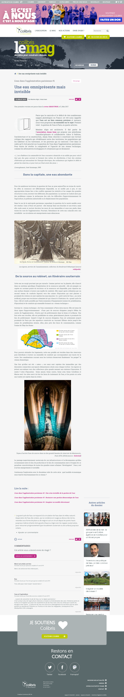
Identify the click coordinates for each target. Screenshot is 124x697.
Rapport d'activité (70, 695)
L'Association (41, 30)
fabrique (52, 2)
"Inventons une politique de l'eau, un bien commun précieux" (97, 563)
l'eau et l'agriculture (21, 594)
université (41, 2)
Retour (20, 539)
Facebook (79, 99)
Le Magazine (34, 48)
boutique (106, 2)
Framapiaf (74, 674)
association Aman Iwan (46, 132)
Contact (101, 689)
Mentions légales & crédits (99, 695)
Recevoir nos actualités (95, 680)
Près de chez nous (80, 2)
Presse (78, 695)
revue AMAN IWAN (51, 107)
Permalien (17, 565)
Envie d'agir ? (78, 30)
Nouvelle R (95, 2)
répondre (78, 572)
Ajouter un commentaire (28, 532)
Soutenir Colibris (74, 37)
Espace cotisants (85, 695)
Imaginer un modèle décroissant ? (94, 589)
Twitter (76, 99)
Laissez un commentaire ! (24, 556)
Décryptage (76, 81)
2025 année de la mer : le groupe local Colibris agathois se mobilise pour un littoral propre (96, 533)
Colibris (10, 2)
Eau (15, 579)
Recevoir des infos (99, 37)
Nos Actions (64, 30)
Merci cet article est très (22, 564)
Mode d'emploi (20, 60)
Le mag (53, 30)
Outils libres (64, 2)
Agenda (101, 683)
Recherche (79, 65)
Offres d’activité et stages (95, 686)
